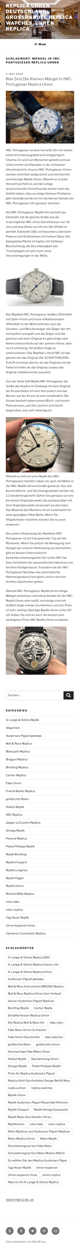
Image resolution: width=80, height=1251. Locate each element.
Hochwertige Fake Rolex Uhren (29, 1051)
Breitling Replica (17, 767)
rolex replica (14, 909)
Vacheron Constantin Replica (25, 933)
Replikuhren (16, 1124)
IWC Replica (14, 814)
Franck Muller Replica (20, 791)
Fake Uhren (13, 783)
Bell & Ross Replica (19, 743)
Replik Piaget (15, 878)
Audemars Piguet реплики (23, 736)
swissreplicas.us (20, 1199)
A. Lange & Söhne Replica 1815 (29, 957)
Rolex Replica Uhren (21, 1138)
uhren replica (51, 1175)
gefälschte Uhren (48, 1044)
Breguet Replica (17, 759)
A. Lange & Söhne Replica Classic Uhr (33, 964)
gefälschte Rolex (17, 799)
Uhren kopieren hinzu (20, 925)
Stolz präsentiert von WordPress (26, 1241)
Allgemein (13, 728)
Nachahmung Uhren (45, 1059)
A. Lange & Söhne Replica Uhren (30, 972)
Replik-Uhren (15, 886)
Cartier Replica (16, 775)
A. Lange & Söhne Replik (22, 720)
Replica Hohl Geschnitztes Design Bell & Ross (39, 1080)
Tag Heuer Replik (17, 917)
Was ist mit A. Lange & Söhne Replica (33, 1182)
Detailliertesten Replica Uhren (28, 1015)
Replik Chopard (16, 862)
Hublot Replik (15, 807)
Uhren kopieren (46, 1167)
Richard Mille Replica (20, 894)
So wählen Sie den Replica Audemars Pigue (37, 1160)
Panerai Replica (16, 838)
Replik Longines (17, 870)
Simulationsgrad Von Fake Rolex (30, 1146)
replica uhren (17, 1088)
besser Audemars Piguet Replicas (31, 1001)
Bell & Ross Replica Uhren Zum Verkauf (34, 993)
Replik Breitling (16, 854)
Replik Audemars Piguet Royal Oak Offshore (38, 1102)
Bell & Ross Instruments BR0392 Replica (35, 986)
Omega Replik (15, 830)
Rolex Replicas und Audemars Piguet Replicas (39, 1131)
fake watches (54, 1037)
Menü (42, 44)
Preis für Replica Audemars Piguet (31, 1073)
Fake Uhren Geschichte (24, 1037)
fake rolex (56, 1022)
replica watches (42, 1088)
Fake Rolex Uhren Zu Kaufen (27, 1030)
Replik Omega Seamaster (51, 1109)
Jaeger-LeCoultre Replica (23, 822)
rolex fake (12, 901)
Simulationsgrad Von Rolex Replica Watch (36, 1153)
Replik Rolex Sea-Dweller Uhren (29, 1117)
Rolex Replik (48, 1138)
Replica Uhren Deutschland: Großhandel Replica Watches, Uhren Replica (39, 17)
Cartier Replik (43, 1008)
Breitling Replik (18, 1008)
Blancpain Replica (18, 751)
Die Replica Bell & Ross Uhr (26, 1022)
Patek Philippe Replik (20, 846)
